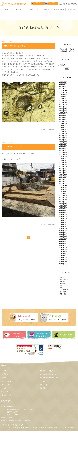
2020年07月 (63, 199)
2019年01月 (63, 230)
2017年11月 (63, 253)
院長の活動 (63, 294)
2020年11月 (63, 193)
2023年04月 (63, 146)
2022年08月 (63, 156)
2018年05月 (63, 241)
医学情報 (62, 283)
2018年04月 (63, 243)
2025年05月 (63, 107)
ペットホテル (6, 388)
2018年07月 (63, 237)
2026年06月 (63, 86)
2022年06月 (63, 160)
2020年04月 (63, 204)
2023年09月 (63, 140)
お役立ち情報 (64, 279)
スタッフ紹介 (6, 381)
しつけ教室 (6, 391)
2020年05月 (63, 202)
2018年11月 (63, 235)
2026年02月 (63, 92)
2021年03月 (63, 187)
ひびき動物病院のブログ (47, 374)
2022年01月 (63, 169)
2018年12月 (63, 233)
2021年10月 (63, 175)
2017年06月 (63, 264)
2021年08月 (63, 179)
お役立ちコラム (44, 381)
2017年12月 (63, 251)
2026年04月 (63, 90)
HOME (6, 9)
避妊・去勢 (43, 385)
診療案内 (31, 9)
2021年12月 (63, 171)
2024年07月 (63, 125)
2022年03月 (63, 166)
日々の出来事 (64, 289)
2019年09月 (63, 214)
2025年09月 (63, 98)
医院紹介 (5, 374)
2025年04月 (63, 109)
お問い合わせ (19, 425)
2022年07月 (63, 158)
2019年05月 (63, 222)
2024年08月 (63, 123)
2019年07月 (63, 218)
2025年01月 (63, 113)
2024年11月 (63, 117)
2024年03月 (63, 131)
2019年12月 (63, 210)
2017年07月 (63, 261)
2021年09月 (63, 177)
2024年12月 (63, 115)
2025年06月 (63, 104)
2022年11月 (63, 152)
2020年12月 (63, 191)
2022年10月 (63, 154)
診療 (61, 285)
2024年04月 (63, 129)
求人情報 (42, 388)
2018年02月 (63, 247)
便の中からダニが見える (14, 46)
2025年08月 (63, 100)
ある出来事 (63, 292)
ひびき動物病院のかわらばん (49, 377)
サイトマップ (7, 425)
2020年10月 (63, 195)
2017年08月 (63, 259)
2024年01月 (63, 135)
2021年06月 (63, 183)
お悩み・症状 (6, 395)
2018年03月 (63, 245)
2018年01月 (63, 249)
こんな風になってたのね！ (15, 146)
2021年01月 (63, 189)
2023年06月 (63, 144)
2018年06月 (63, 239)
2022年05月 (63, 162)
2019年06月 (63, 220)
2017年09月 (63, 257)
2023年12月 (63, 137)
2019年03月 (63, 226)
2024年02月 (63, 133)
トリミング (63, 277)
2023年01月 (63, 150)
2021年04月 (63, 185)
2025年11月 (63, 96)
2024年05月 (63, 127)
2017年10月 (63, 255)
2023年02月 (63, 148)
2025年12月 (63, 94)
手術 (61, 287)
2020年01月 (63, 208)
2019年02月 (63, 228)
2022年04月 (63, 164)
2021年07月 (63, 181)
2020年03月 (63, 206)
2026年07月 (63, 84)
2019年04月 (63, 224)
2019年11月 (63, 212)
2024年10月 (63, 119)
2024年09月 (63, 121)
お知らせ (62, 281)
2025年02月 (63, 111)
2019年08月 (63, 216)
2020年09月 (63, 197)
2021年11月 (63, 173)
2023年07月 (63, 142)
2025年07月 (63, 102)
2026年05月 (63, 88)
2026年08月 (63, 82)
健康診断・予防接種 (46, 371)
